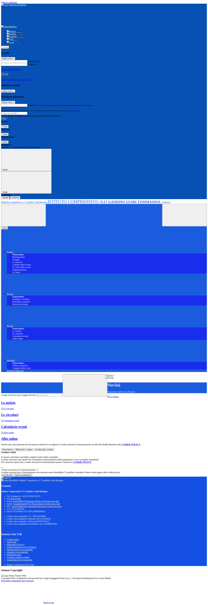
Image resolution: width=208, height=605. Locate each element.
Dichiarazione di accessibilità (20, 550)
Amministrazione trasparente (19, 560)
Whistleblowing (14, 555)
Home (110, 375)
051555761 (16, 499)
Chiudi (4, 127)
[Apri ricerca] (184, 215)
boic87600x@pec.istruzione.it (36, 506)
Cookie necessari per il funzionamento (18, 470)
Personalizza (7, 450)
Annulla (5, 198)
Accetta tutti (44, 450)
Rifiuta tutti (24, 450)
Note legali (12, 542)
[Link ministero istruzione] (13, 5)
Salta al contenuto (9, 2)
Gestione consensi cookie (18, 557)
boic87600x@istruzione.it (36, 501)
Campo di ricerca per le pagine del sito (18, 395)
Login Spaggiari (73, 111)
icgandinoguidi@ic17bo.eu (36, 504)
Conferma (15, 198)
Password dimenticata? (11, 69)
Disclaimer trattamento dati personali (17, 581)
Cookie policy (13, 539)
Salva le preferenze (23, 475)
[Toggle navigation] (23, 215)
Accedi (5, 47)
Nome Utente (34, 61)
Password (32, 64)
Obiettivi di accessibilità (17, 552)
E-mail (31, 105)
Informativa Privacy (15, 544)
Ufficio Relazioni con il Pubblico (21, 547)
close (4, 228)
